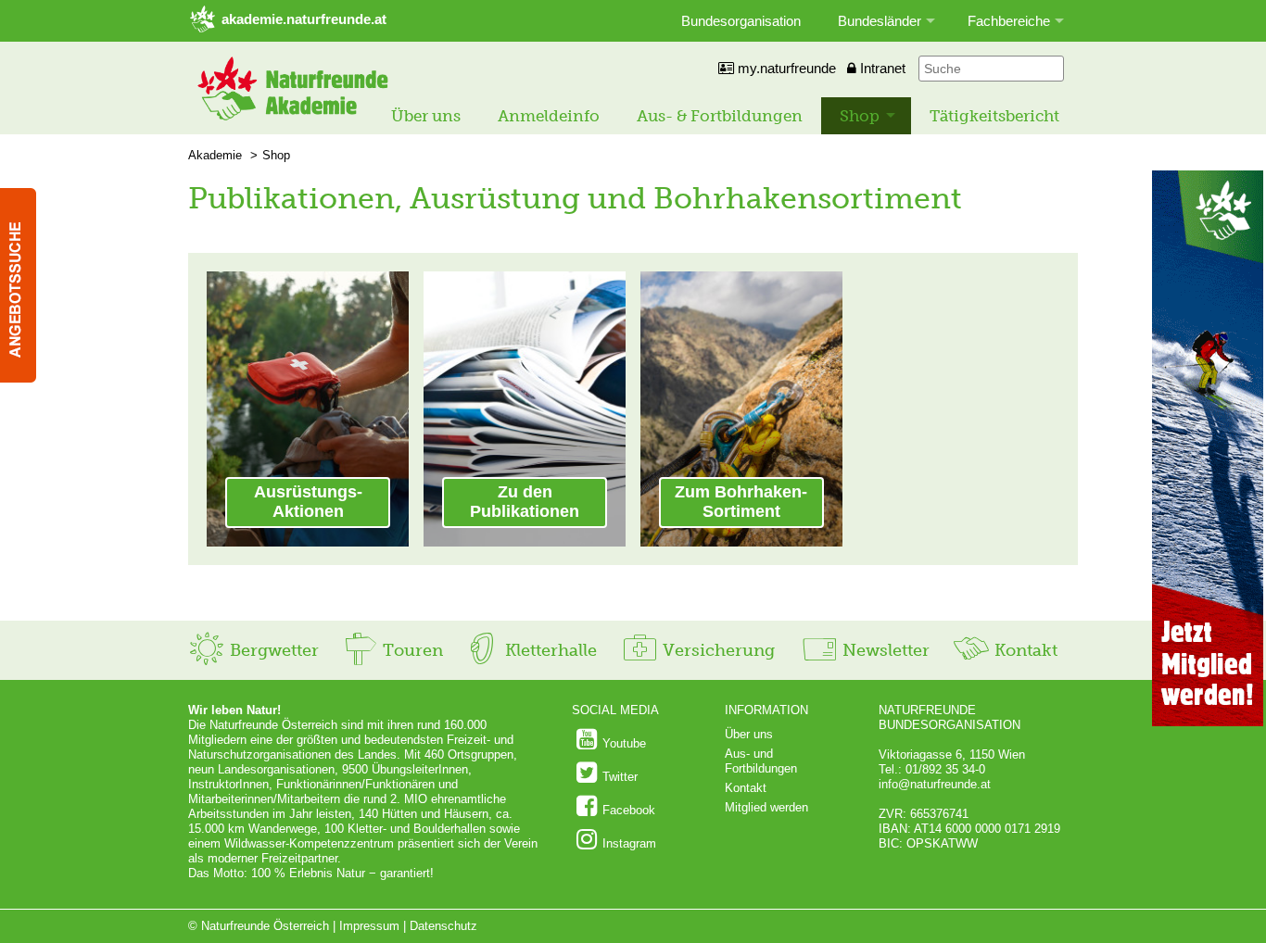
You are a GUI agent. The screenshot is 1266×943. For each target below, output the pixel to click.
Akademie (215, 155)
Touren (410, 650)
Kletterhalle (548, 650)
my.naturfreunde (785, 68)
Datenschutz (443, 926)
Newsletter (884, 650)
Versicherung (716, 650)
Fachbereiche (1009, 21)
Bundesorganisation (741, 21)
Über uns (426, 116)
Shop (860, 116)
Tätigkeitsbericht (994, 116)
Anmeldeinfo (549, 116)
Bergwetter (272, 650)
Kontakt (1023, 650)
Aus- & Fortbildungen (720, 116)
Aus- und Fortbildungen (761, 761)
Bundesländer (879, 21)
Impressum (369, 926)
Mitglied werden (766, 807)
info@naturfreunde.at (935, 784)
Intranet (880, 68)
